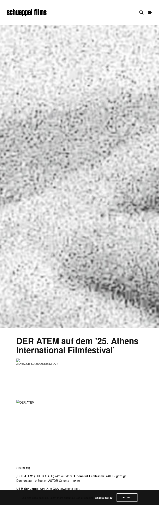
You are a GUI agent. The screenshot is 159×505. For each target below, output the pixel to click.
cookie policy (103, 498)
